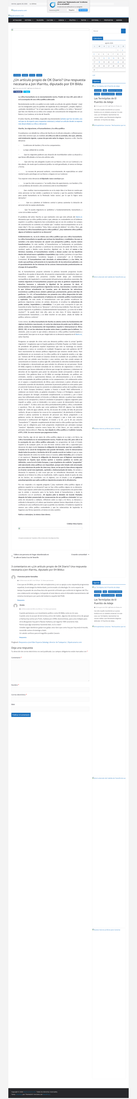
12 (104, 58)
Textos (83, 20)
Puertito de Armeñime (108, 94)
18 (99, 62)
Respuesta (20, 600)
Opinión (39, 75)
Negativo (71, 10)
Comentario (16, 657)
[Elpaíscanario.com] (16, 16)
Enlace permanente (48, 580)
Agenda (119, 20)
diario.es (79, 217)
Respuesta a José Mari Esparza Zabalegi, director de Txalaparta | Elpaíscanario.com (50, 642)
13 (109, 58)
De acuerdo (83, 10)
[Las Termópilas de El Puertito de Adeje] (109, 86)
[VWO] (57, 10)
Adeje (104, 90)
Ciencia (61, 20)
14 (113, 58)
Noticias (32, 75)
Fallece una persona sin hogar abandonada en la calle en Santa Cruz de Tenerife (31, 556)
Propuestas (108, 20)
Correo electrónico (19, 695)
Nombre (15, 685)
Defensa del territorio (115, 90)
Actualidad (17, 20)
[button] (32, 20)
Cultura (50, 20)
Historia (28, 20)
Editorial (95, 20)
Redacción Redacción (35, 88)
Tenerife (119, 94)
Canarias (25, 75)
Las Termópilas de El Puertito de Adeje (105, 100)
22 (118, 62)
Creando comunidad (79, 554)
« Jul (93, 75)
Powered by (52, 10)
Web (13, 704)
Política (72, 20)
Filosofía (40, 20)
